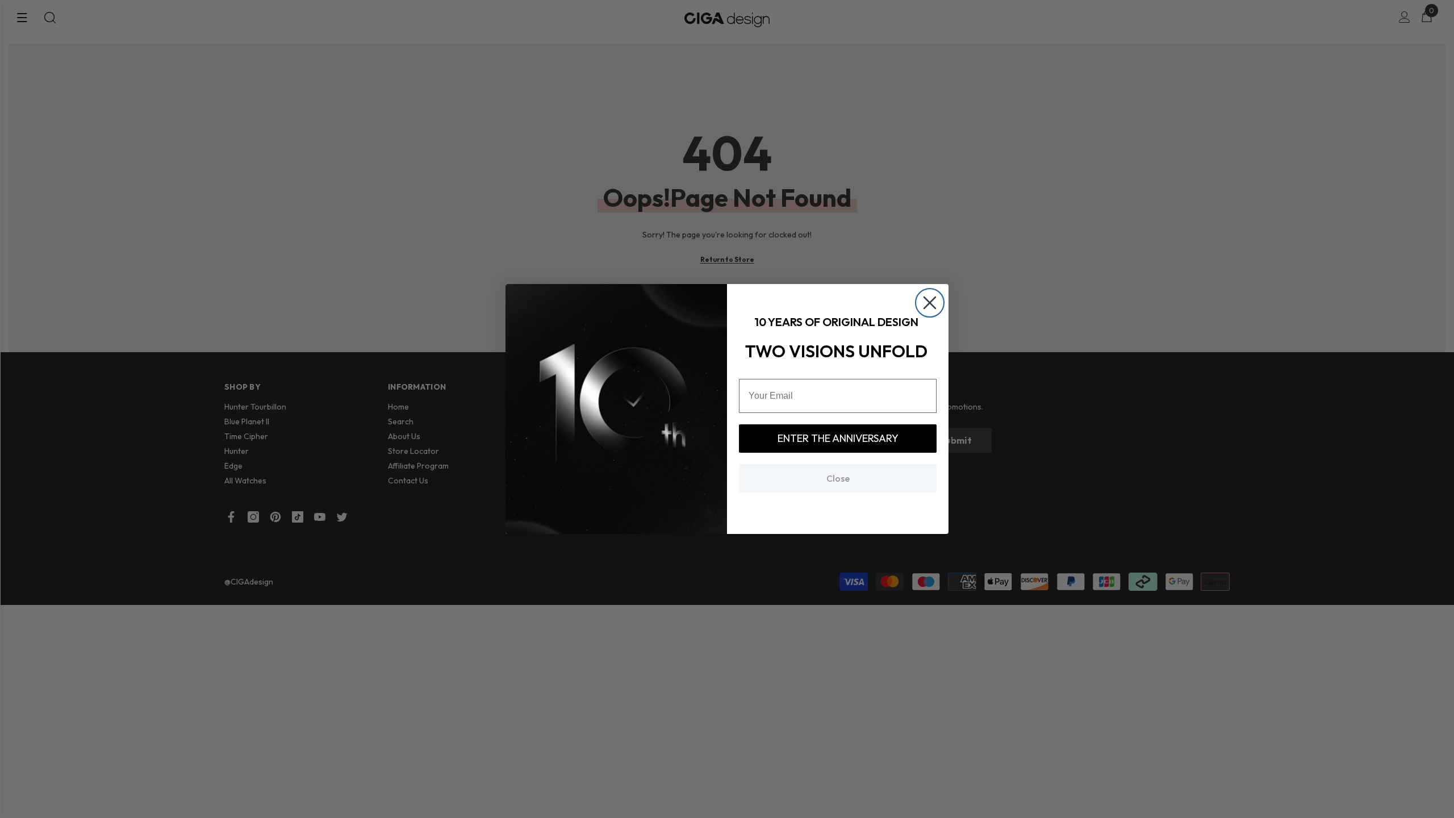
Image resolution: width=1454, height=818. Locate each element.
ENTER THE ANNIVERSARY (838, 438)
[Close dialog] (930, 303)
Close (838, 478)
